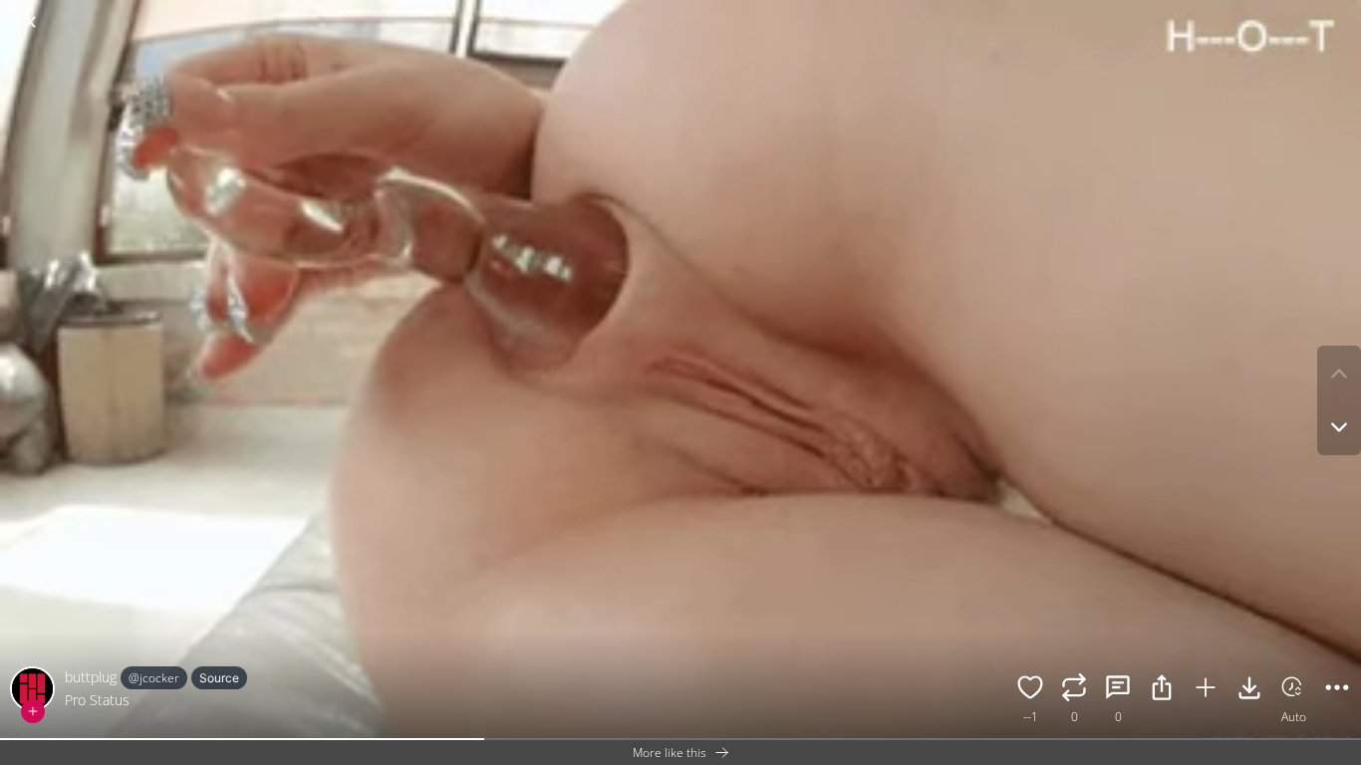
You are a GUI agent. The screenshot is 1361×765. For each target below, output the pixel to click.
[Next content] (1339, 427)
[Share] (1162, 690)
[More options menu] (1341, 12)
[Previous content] (1339, 373)
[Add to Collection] (1206, 690)
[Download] (1249, 690)
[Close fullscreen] (30, 22)
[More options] (1337, 690)
